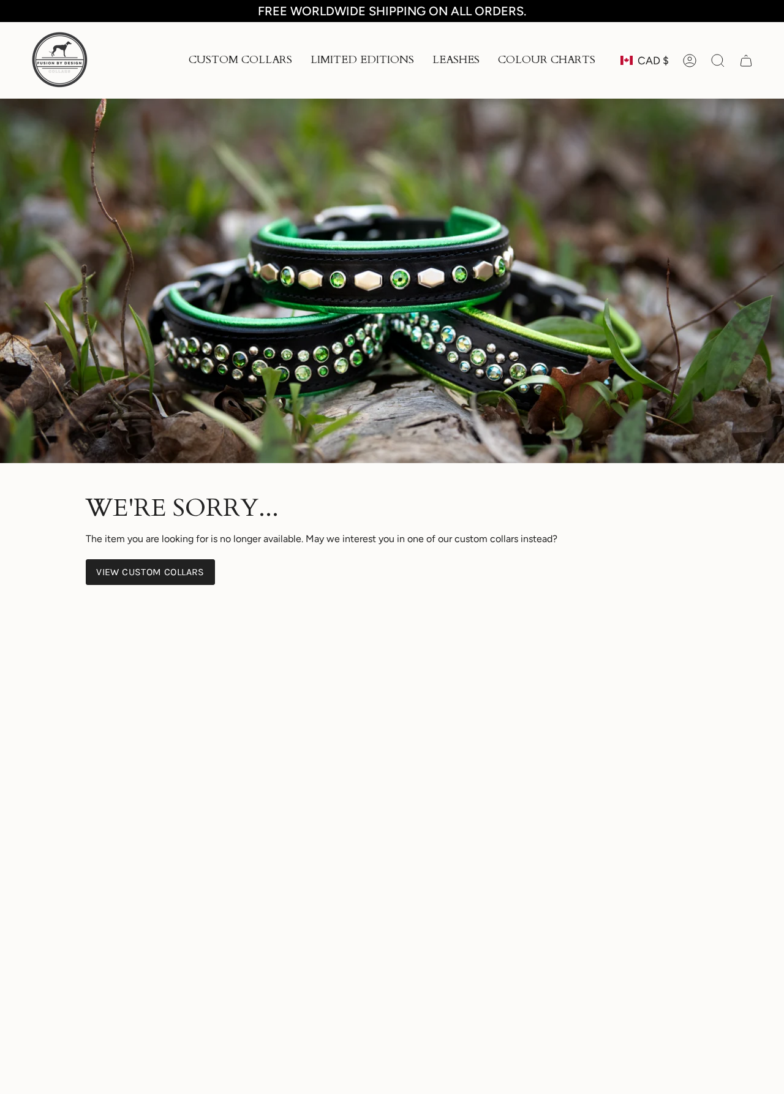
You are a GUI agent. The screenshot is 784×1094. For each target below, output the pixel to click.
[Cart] (746, 60)
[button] (240, 60)
